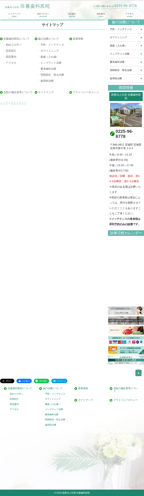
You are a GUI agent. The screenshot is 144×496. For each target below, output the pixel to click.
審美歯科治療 (48, 68)
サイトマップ (46, 92)
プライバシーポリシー (86, 92)
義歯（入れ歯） (49, 56)
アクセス (11, 62)
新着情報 (78, 38)
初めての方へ (14, 44)
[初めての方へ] (43, 14)
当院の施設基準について (17, 92)
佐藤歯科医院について (16, 38)
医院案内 (11, 56)
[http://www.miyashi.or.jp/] (126, 330)
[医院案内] (100, 14)
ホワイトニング (49, 50)
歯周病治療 (47, 80)
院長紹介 (11, 50)
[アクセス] (129, 14)
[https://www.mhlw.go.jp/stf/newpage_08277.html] (126, 350)
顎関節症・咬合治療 (52, 74)
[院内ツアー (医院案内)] (126, 320)
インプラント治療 (51, 62)
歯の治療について (48, 38)
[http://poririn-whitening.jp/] (126, 310)
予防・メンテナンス (52, 44)
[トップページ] (14, 14)
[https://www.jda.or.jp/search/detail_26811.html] (126, 360)
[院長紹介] (72, 14)
